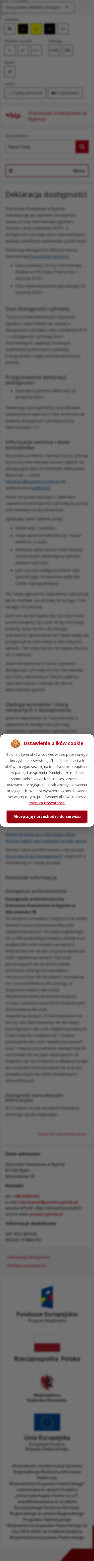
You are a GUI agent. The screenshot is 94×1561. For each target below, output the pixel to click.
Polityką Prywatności (47, 802)
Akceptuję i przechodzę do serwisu (47, 816)
